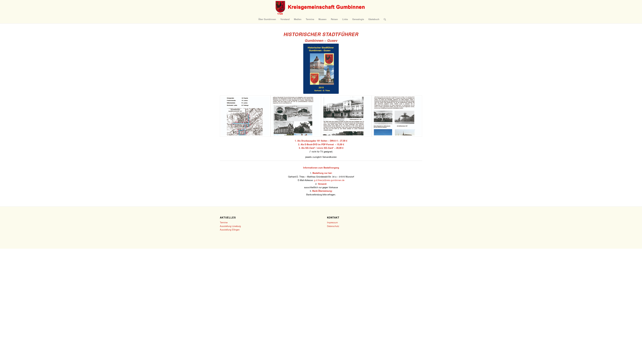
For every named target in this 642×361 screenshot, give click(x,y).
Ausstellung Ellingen (230, 229)
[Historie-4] (296, 116)
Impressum (332, 222)
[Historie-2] (397, 116)
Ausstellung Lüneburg (230, 226)
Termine (224, 222)
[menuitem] (267, 19)
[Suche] (384, 19)
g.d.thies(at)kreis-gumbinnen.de (329, 180)
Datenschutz (333, 226)
